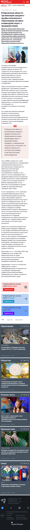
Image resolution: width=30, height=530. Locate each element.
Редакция (8, 515)
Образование (19, 319)
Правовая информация (22, 511)
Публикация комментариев (10, 518)
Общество (10, 319)
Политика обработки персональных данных (21, 518)
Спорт (4, 463)
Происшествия (8, 429)
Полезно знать (8, 395)
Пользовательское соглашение (10, 512)
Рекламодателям (20, 515)
